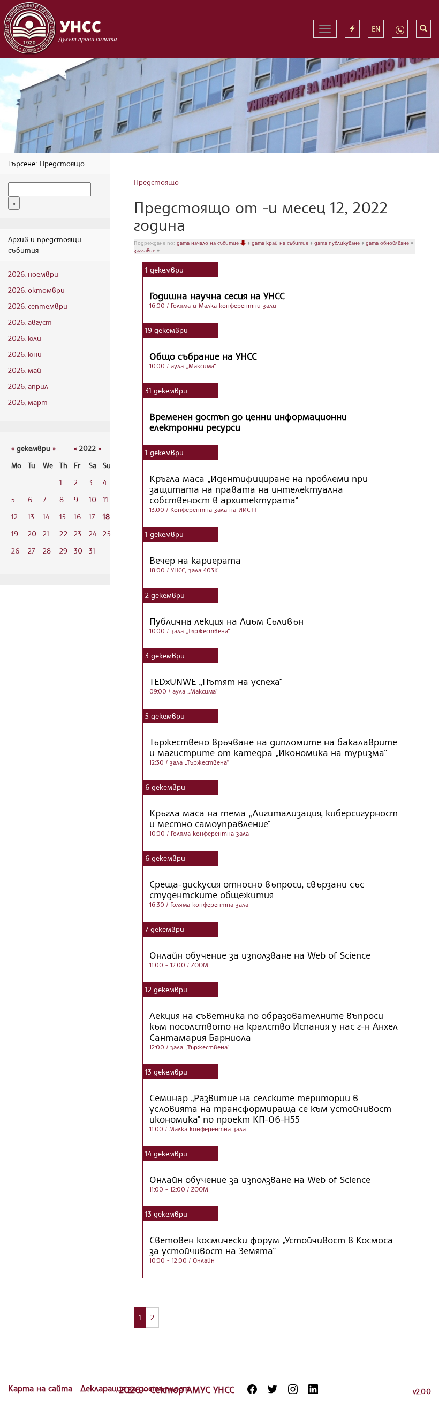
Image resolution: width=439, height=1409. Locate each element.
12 (14, 516)
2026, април (28, 386)
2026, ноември (33, 273)
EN (376, 28)
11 (105, 499)
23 (77, 533)
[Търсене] (423, 29)
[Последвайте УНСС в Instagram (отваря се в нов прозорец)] (293, 1389)
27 (31, 550)
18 (106, 516)
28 (47, 550)
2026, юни (25, 354)
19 (14, 533)
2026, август (30, 321)
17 (92, 516)
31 (92, 550)
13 (31, 516)
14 (46, 516)
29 (63, 550)
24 (92, 533)
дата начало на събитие (208, 242)
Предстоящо (156, 181)
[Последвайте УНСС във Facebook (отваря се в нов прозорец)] (252, 1389)
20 (32, 533)
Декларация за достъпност (135, 1388)
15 (62, 516)
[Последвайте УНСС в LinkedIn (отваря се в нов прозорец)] (313, 1389)
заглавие (145, 250)
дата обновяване (388, 242)
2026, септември (37, 305)
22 (63, 533)
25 (107, 533)
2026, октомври (36, 289)
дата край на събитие (281, 242)
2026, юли (24, 337)
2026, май (24, 370)
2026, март (28, 402)
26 (15, 550)
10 (92, 499)
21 (46, 533)
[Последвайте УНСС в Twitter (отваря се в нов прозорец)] (272, 1389)
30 (78, 550)
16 (77, 516)
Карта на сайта (41, 1388)
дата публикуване (337, 242)
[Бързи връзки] (352, 29)
